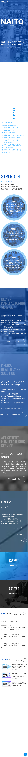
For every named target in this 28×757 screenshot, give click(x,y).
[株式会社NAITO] (4, 1)
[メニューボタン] (26, 1)
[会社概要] (25, 534)
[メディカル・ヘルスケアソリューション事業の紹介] (24, 414)
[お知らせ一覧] (24, 614)
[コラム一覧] (25, 660)
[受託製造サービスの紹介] (24, 341)
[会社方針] (25, 528)
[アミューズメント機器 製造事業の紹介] (24, 478)
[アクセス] (25, 540)
